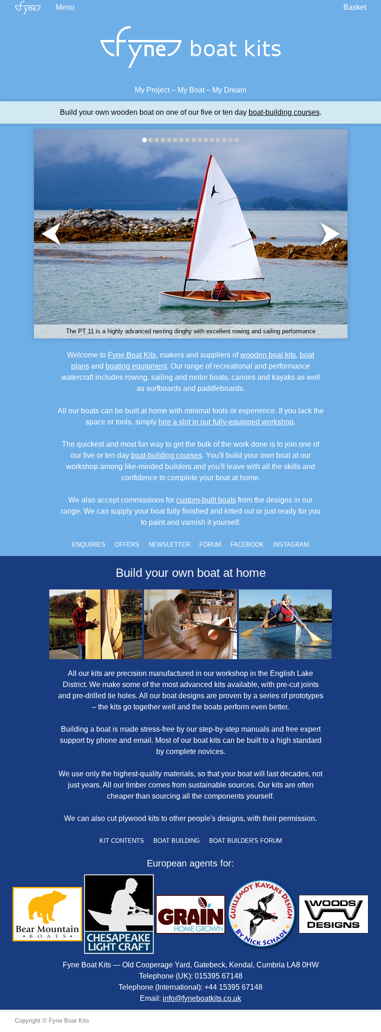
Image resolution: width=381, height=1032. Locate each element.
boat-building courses (284, 112)
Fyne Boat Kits (132, 355)
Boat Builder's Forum (245, 840)
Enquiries (88, 544)
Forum (210, 544)
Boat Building (176, 840)
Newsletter (169, 544)
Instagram (291, 544)
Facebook (247, 544)
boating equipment (136, 366)
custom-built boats (206, 500)
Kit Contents (121, 840)
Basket (354, 7)
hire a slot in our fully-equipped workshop (226, 422)
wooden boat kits (268, 355)
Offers (127, 544)
